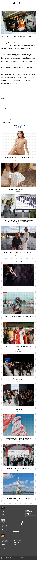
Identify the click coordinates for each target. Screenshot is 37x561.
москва (15, 542)
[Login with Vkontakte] (20, 127)
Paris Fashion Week (17, 530)
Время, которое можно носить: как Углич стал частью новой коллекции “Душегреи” (18, 317)
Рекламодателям (28, 516)
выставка (15, 536)
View (18, 143)
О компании (27, 508)
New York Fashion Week (17, 534)
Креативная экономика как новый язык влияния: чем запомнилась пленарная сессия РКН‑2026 (18, 438)
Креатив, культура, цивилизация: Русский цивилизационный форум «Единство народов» (18, 497)
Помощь (26, 523)
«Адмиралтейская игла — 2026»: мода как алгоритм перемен (18, 287)
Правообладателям (28, 518)
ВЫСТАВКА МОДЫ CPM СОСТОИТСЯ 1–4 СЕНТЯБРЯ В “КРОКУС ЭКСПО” (18, 408)
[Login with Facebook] (16, 127)
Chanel (20, 540)
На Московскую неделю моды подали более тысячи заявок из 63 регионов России (18, 378)
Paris (15, 544)
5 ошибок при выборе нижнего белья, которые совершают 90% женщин (18, 158)
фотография (16, 540)
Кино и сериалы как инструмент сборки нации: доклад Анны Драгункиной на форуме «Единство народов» (18, 220)
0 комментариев (24, 39)
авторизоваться (21, 123)
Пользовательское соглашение (28, 514)
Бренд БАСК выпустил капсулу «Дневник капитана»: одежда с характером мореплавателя (18, 252)
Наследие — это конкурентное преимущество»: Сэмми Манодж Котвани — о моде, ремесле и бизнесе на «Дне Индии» (18, 348)
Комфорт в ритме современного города (18, 189)
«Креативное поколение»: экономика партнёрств (18, 468)
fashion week (16, 532)
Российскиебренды (17, 538)
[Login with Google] (18, 127)
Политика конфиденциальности (28, 511)
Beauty (19, 542)
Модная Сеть (20, 536)
